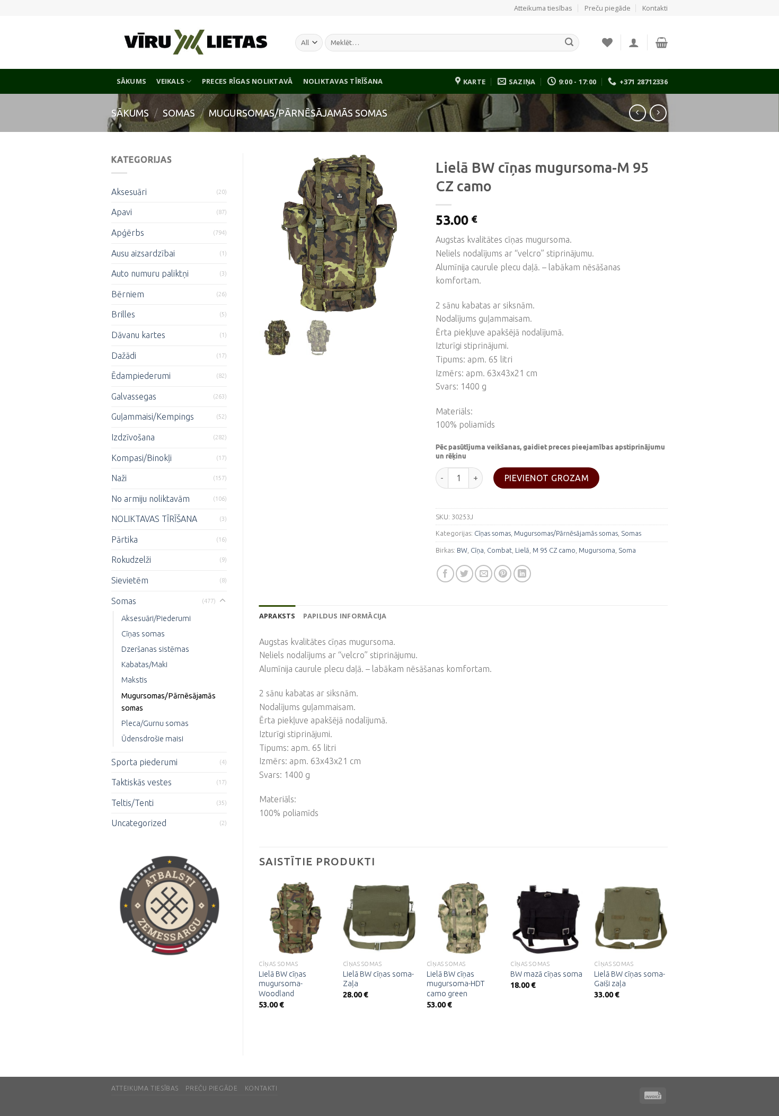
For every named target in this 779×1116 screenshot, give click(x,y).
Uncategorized (138, 823)
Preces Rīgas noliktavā (247, 81)
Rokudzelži (131, 559)
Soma (627, 550)
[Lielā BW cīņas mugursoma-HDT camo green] (463, 918)
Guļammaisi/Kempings (152, 416)
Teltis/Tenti (132, 803)
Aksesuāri (129, 192)
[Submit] (569, 43)
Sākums (132, 81)
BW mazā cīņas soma (546, 974)
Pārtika (124, 539)
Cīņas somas (143, 634)
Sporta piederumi (144, 762)
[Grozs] (662, 42)
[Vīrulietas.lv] (195, 43)
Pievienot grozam (546, 478)
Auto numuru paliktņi (150, 273)
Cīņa (477, 550)
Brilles (123, 314)
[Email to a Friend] (483, 573)
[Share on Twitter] (464, 573)
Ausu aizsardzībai (143, 253)
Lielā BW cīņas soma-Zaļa (378, 979)
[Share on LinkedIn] (522, 573)
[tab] (277, 615)
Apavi (121, 212)
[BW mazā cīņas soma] (547, 918)
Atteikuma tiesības (543, 8)
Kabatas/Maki (144, 664)
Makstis (134, 680)
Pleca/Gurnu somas (155, 723)
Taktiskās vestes (141, 782)
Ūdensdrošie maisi (152, 738)
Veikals (170, 81)
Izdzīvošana (133, 437)
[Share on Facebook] (445, 573)
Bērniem (127, 294)
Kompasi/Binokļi (141, 458)
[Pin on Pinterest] (502, 573)
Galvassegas (133, 396)
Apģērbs (127, 232)
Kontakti (655, 8)
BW (462, 550)
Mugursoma (597, 550)
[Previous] (260, 959)
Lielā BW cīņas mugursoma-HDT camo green (455, 984)
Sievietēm (129, 580)
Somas (179, 113)
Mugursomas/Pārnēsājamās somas (298, 113)
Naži (119, 478)
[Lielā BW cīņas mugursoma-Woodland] (295, 918)
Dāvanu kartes (138, 335)
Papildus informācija (345, 616)
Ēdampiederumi (141, 375)
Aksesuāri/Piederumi (156, 618)
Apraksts (277, 616)
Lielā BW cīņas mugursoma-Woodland (282, 984)
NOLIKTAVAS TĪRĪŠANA (343, 81)
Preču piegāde (608, 8)
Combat (499, 550)
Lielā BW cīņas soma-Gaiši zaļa (629, 979)
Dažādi (123, 355)
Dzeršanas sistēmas (155, 649)
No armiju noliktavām (150, 498)
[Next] (667, 959)
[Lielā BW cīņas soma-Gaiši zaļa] (631, 918)
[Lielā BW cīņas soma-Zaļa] (380, 918)
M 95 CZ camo (554, 550)
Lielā (522, 550)
